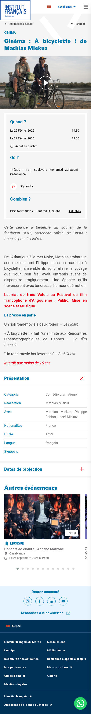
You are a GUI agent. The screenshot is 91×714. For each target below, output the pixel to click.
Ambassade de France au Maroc (26, 704)
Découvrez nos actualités (21, 658)
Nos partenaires (15, 667)
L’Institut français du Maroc (22, 642)
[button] (17, 569)
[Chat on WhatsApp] (80, 703)
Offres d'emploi (14, 675)
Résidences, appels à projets (66, 658)
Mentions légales (15, 684)
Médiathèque (56, 650)
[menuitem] (49, 7)
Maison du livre (57, 667)
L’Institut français (16, 696)
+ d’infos (75, 211)
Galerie (52, 675)
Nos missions (56, 642)
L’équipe (9, 650)
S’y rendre (26, 186)
